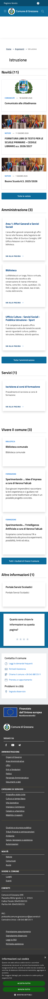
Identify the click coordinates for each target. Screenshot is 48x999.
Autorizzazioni (12, 844)
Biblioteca (10, 441)
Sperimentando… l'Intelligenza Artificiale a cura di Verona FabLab (24, 527)
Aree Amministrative (15, 761)
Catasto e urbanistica (15, 810)
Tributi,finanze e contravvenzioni (20, 831)
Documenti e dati (13, 781)
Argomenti (19, 49)
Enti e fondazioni (13, 769)
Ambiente (10, 835)
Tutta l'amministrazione (24, 360)
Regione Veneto (10, 3)
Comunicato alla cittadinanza (20, 103)
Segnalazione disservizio (16, 935)
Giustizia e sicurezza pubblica (18, 827)
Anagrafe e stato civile (15, 794)
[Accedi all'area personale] (38, 3)
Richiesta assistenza (15, 943)
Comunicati (10, 98)
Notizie (8, 133)
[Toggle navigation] (5, 11)
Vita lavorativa (12, 802)
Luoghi (9, 876)
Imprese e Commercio (15, 806)
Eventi (9, 880)
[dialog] (24, 977)
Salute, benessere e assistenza (19, 839)
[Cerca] (42, 11)
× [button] (45, 958)
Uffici (8, 765)
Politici (9, 773)
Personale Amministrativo (17, 777)
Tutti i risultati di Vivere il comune (24, 561)
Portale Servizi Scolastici (19, 587)
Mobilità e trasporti (14, 815)
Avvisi (8, 864)
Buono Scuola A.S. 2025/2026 (21, 181)
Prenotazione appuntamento (18, 931)
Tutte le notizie (24, 196)
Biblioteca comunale (17, 447)
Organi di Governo (14, 757)
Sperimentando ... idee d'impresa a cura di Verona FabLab (23, 481)
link (10, 978)
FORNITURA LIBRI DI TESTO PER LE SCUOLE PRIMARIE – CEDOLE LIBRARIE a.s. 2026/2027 (24, 142)
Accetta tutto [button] (24, 983)
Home (8, 49)
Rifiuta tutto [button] (24, 989)
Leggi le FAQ (11, 939)
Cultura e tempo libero (15, 798)
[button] (24, 994)
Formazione (11, 474)
